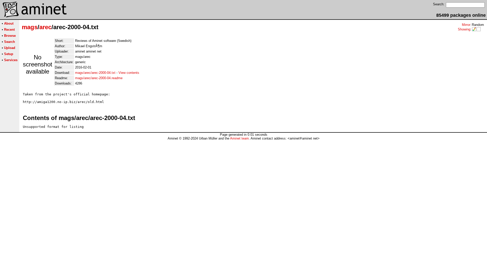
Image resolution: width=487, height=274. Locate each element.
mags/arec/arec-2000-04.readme (99, 78)
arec (45, 27)
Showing (464, 29)
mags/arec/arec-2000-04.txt (95, 73)
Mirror (466, 25)
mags (30, 27)
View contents (128, 73)
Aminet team (239, 138)
